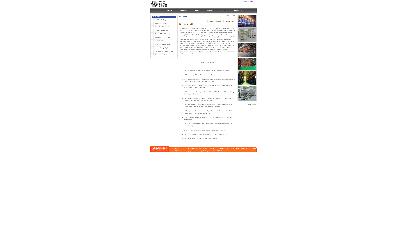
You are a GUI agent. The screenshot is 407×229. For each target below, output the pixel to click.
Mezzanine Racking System (163, 37)
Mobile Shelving (159, 41)
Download (224, 10)
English (247, 1)
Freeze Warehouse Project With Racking (164, 52)
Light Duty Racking (160, 20)
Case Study (210, 10)
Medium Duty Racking (161, 23)
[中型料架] (247, 42)
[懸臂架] (247, 101)
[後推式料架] (247, 85)
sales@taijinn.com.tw (191, 151)
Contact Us (237, 10)
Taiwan (254, 1)
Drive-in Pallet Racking (161, 30)
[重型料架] (247, 57)
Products (183, 10)
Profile (169, 10)
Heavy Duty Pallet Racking (162, 27)
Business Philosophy (215, 21)
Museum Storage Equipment (163, 48)
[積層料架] (247, 27)
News (196, 10)
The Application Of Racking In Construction (163, 55)
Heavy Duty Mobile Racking (163, 44)
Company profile (230, 21)
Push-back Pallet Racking (162, 34)
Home (229, 15)
